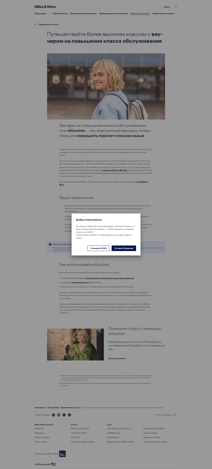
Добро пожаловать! (89, 220)
